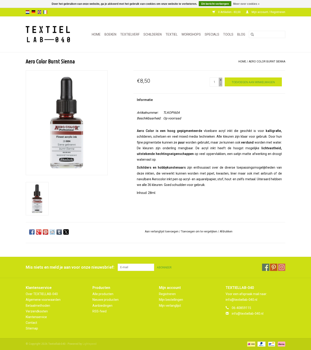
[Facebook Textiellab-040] (265, 267)
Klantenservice (36, 317)
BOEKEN (110, 34)
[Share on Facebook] (32, 232)
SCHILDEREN (152, 34)
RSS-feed (99, 311)
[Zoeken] (252, 34)
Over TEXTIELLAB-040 (42, 294)
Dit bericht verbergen (215, 3)
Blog (241, 34)
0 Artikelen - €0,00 (229, 12)
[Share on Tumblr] (59, 232)
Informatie (145, 100)
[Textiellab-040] (50, 34)
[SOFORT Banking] (280, 344)
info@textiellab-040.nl (247, 313)
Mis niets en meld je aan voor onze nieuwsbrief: (70, 267)
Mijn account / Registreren (268, 12)
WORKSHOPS (191, 34)
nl (27, 12)
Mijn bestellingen (171, 299)
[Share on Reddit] (52, 232)
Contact (31, 322)
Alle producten (102, 294)
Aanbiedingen (102, 305)
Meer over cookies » (246, 3)
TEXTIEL (172, 34)
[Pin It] (45, 232)
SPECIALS (212, 34)
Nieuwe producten (105, 299)
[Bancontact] (271, 344)
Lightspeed (90, 343)
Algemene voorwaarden (43, 299)
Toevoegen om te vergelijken (199, 231)
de (33, 12)
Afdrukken (226, 231)
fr (45, 12)
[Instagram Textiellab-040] (281, 267)
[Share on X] (66, 232)
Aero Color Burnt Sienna (267, 61)
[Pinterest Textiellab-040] (273, 267)
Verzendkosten (37, 311)
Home (96, 34)
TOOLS (228, 34)
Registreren (167, 294)
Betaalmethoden (38, 305)
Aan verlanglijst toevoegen (162, 231)
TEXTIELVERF (130, 34)
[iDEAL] (251, 344)
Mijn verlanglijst (170, 305)
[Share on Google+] (38, 232)
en (39, 12)
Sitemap (32, 328)
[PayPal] (261, 344)
